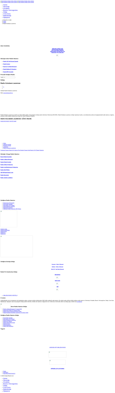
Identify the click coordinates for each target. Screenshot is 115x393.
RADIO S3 (3, 233)
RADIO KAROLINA (5, 230)
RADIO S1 (3, 232)
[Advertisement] (40, 34)
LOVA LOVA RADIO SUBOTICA (57, 50)
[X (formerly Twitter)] (3, 87)
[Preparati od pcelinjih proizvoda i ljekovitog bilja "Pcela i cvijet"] (57, 362)
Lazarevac (5, 146)
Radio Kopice (6, 64)
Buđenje (53, 266)
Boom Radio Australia (6, 156)
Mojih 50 (53, 269)
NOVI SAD (57, 280)
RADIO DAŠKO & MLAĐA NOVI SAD (57, 51)
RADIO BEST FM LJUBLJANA (57, 52)
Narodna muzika (7, 145)
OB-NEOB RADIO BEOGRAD (57, 49)
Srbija (5, 12)
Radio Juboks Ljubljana (7, 177)
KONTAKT (5, 372)
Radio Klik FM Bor (5, 169)
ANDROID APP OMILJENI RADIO (57, 347)
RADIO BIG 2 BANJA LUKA (57, 48)
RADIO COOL (4, 229)
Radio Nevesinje (5, 175)
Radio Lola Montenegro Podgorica (9, 167)
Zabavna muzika (7, 144)
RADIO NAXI (4, 231)
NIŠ (57, 286)
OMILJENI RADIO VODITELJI (10, 295)
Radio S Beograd (59, 264)
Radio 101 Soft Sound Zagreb (10, 61)
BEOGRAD (57, 274)
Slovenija (6, 7)
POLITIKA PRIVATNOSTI (9, 373)
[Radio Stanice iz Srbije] (9, 226)
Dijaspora (6, 17)
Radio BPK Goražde (8, 71)
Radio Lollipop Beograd (7, 159)
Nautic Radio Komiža (6, 162)
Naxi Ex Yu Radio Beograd (10, 66)
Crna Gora (6, 14)
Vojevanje (54, 264)
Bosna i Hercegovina (10, 10)
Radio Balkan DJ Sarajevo (9, 69)
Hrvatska (6, 8)
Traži (2, 77)
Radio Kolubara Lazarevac (9, 148)
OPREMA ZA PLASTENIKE (57, 368)
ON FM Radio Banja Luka (7, 172)
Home (5, 5)
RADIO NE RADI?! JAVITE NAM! (8, 121)
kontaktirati (79, 301)
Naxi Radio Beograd (60, 269)
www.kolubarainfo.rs (8, 93)
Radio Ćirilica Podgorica (7, 164)
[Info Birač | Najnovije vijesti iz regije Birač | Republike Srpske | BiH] (57, 354)
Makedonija (7, 15)
